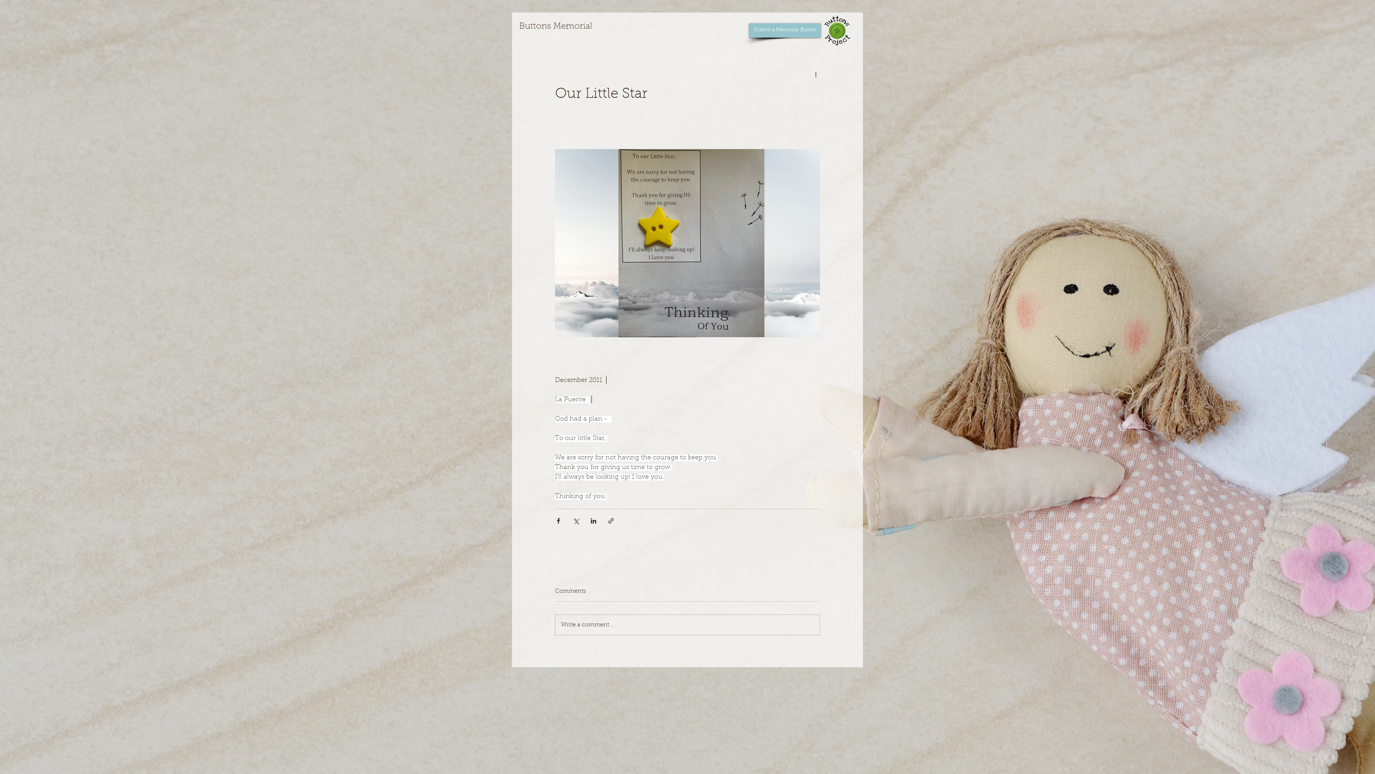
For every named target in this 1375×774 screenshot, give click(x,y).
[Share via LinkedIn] (593, 520)
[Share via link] (611, 520)
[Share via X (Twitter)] (576, 520)
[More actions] (815, 74)
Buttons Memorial (555, 26)
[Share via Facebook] (558, 520)
